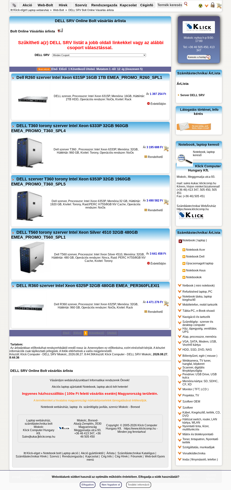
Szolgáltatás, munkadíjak (198, 447)
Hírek (63, 5)
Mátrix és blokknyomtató (197, 434)
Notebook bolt (52, 453)
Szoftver (187, 407)
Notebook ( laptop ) (194, 240)
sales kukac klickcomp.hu (200, 183)
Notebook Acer (195, 249)
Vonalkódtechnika (193, 453)
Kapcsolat (128, 5)
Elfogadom (88, 484)
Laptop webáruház (38, 10)
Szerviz (54, 456)
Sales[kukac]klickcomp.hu (38, 436)
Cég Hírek (121, 456)
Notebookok (194, 277)
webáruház (71, 380)
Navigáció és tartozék (196, 316)
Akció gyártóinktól (92, 453)
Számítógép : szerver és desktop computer (197, 323)
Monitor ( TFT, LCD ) (195, 389)
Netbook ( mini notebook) (198, 285)
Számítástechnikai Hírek (31, 456)
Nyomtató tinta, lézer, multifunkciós (195, 428)
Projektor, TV (190, 395)
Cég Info (106, 456)
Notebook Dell (195, 256)
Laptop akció (70, 453)
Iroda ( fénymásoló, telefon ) (200, 459)
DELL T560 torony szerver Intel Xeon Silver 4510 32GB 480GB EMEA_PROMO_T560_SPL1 (74, 235)
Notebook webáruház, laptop (59, 406)
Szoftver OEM (191, 401)
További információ (138, 484)
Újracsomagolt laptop (199, 263)
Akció (27, 5)
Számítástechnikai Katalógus (136, 453)
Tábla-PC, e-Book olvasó (198, 310)
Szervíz (81, 5)
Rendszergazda (104, 5)
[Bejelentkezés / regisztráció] (212, 7)
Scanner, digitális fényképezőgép (193, 369)
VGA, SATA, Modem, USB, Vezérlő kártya (199, 343)
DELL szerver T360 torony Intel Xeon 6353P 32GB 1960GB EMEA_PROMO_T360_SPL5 (71, 181)
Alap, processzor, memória (199, 336)
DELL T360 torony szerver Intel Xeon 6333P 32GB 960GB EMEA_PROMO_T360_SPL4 (69, 128)
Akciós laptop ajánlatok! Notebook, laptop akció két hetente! (90, 386)
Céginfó (146, 5)
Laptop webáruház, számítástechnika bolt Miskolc (38, 423)
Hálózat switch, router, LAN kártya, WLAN (199, 421)
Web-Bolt (45, 5)
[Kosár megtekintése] (219, 7)
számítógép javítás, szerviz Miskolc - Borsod (112, 406)
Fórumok (136, 456)
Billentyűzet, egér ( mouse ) (199, 355)
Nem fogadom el (111, 484)
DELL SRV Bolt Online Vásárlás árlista (91, 10)
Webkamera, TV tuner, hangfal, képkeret (196, 362)
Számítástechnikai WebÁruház (196, 205)
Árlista (110, 453)
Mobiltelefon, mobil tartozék (199, 304)
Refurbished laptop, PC (197, 291)
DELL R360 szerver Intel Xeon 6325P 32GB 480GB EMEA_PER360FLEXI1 (88, 285)
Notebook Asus (196, 270)
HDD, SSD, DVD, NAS (197, 349)
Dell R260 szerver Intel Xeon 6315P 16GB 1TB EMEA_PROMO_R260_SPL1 (89, 77)
